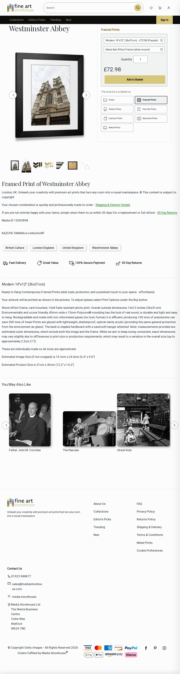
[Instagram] (164, 650)
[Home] (23, 8)
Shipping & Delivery (149, 527)
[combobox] (89, 8)
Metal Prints (145, 542)
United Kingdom (73, 247)
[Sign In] (169, 8)
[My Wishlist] (151, 8)
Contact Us (14, 568)
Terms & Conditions (150, 535)
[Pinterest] (155, 650)
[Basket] (160, 8)
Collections (17, 20)
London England (43, 247)
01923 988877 (21, 576)
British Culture (15, 247)
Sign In (164, 20)
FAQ (139, 503)
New (68, 20)
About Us (100, 503)
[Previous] (13, 95)
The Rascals (71, 450)
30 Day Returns (167, 212)
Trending (55, 20)
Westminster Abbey (105, 247)
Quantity (126, 59)
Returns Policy (146, 519)
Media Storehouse (54, 653)
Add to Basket (135, 79)
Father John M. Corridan (25, 450)
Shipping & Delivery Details (112, 205)
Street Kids (124, 450)
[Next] (86, 95)
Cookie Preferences (150, 550)
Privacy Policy (146, 511)
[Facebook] (146, 650)
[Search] (137, 7)
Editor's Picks (36, 20)
